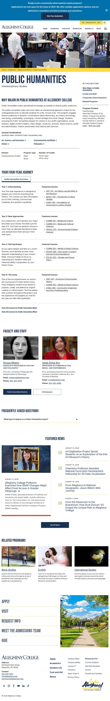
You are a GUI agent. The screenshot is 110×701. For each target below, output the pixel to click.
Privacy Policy (73, 677)
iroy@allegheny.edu (56, 380)
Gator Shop (72, 673)
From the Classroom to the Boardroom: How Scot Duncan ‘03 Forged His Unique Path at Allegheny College (86, 506)
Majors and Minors (25, 70)
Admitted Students (92, 666)
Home (4, 70)
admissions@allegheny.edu (12, 679)
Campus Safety (74, 662)
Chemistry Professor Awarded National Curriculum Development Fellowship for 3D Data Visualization (85, 471)
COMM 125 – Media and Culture (59, 221)
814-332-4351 (7, 674)
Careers (71, 666)
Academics (54, 28)
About (98, 28)
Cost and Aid (56, 672)
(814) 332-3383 (94, 126)
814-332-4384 (55, 383)
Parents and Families (93, 673)
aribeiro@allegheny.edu (19, 378)
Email (85, 126)
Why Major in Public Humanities (91, 89)
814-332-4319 (16, 381)
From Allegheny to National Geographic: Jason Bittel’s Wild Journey (82, 488)
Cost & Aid (66, 28)
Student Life (77, 28)
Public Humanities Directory (17, 392)
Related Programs (90, 101)
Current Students (92, 662)
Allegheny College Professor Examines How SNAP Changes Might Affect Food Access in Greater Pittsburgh (26, 486)
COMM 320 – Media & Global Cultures (62, 249)
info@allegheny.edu (10, 676)
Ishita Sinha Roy (51, 362)
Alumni (88, 670)
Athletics (88, 28)
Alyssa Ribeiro (11, 362)
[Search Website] (104, 22)
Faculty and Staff (90, 94)
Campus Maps (73, 659)
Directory (71, 670)
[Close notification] (106, 10)
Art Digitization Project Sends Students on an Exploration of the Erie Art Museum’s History (86, 454)
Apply (45, 28)
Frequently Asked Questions (95, 98)
